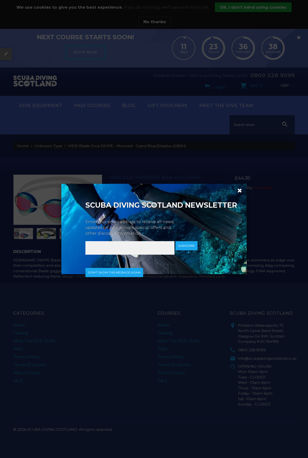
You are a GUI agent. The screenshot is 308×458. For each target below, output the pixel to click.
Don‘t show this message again (114, 272)
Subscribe (186, 245)
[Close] (238, 190)
